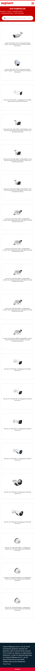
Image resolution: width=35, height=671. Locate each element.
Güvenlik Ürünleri (18, 11)
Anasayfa (2, 11)
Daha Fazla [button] (7, 664)
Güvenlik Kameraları (7, 13)
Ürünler (9, 11)
